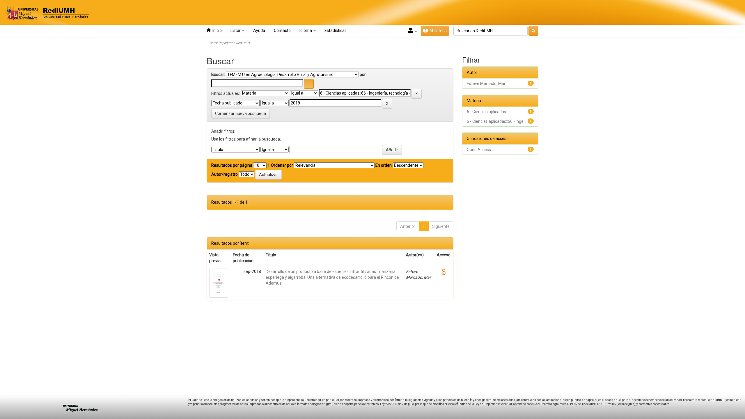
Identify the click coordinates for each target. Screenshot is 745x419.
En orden (383, 165)
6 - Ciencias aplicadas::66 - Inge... (496, 121)
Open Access (479, 149)
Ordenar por (282, 165)
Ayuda (259, 30)
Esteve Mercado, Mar (486, 83)
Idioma (306, 30)
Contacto (282, 30)
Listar (236, 30)
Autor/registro (224, 174)
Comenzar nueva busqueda (240, 113)
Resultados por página (231, 165)
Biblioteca (437, 31)
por (363, 74)
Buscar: (218, 74)
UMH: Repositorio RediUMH (230, 43)
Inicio (216, 30)
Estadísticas (335, 30)
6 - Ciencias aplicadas (486, 111)
